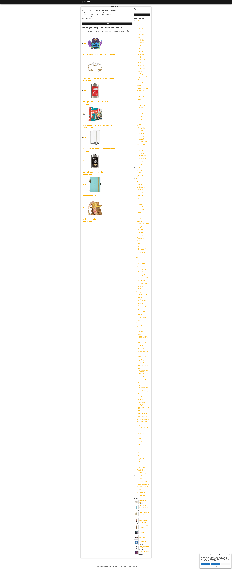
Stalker (139, 231)
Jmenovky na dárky (141, 29)
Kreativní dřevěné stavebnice (143, 484)
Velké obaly (141, 210)
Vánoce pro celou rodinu (141, 492)
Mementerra (138, 291)
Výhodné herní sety (140, 238)
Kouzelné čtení (138, 240)
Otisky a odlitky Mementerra (142, 316)
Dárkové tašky (140, 28)
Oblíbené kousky (139, 320)
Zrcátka (139, 70)
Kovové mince (140, 204)
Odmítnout (215, 564)
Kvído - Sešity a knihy (141, 271)
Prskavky (141, 436)
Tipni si (139, 201)
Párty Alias (140, 200)
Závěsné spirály (142, 447)
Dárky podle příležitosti (141, 33)
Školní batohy (140, 118)
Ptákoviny (138, 461)
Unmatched (140, 234)
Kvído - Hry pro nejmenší (142, 260)
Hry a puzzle (139, 244)
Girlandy (139, 438)
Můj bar (139, 79)
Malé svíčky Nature (142, 155)
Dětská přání (141, 130)
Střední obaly (141, 209)
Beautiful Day (140, 57)
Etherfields (140, 226)
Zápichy (139, 459)
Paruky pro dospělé (141, 390)
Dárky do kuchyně (141, 59)
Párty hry (138, 198)
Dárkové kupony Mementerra (143, 294)
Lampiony (140, 441)
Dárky (129, 2)
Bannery (139, 422)
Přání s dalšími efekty (143, 141)
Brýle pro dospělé (141, 378)
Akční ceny (138, 20)
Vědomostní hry (140, 235)
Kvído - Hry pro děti (140, 258)
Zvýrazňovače (142, 116)
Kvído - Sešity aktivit (142, 279)
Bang (139, 214)
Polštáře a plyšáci (140, 119)
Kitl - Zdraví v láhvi (141, 54)
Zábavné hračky (140, 176)
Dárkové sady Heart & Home (143, 145)
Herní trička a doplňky (141, 187)
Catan (139, 215)
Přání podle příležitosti (142, 128)
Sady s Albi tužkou (140, 251)
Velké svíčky (140, 161)
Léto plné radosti (139, 288)
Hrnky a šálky (140, 73)
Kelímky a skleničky (141, 453)
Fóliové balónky (140, 326)
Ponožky (139, 93)
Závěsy (140, 449)
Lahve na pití (140, 74)
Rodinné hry (135, 2)
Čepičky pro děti (141, 364)
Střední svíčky (140, 159)
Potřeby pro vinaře (142, 82)
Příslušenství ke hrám (141, 203)
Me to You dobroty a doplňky (143, 87)
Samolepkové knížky (141, 252)
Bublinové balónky (140, 325)
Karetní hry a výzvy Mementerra (143, 299)
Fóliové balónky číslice (142, 336)
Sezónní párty (139, 463)
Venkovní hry (139, 237)
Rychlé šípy (140, 184)
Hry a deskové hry (86, 1)
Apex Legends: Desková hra (143, 223)
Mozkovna (139, 197)
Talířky (139, 455)
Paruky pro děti (141, 371)
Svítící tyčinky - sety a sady (143, 394)
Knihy (138, 246)
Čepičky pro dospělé (142, 379)
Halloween (140, 466)
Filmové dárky (140, 60)
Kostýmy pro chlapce (142, 398)
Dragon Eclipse (141, 224)
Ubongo (139, 218)
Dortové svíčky (141, 424)
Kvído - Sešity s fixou (142, 280)
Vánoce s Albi (138, 490)
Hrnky (141, 2)
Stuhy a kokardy (141, 31)
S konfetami (140, 418)
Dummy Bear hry (140, 186)
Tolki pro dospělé (140, 255)
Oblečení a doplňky (140, 90)
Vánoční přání (141, 138)
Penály (139, 110)
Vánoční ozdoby (141, 45)
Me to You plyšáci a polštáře (143, 88)
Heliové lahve (140, 359)
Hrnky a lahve (139, 71)
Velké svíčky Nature (143, 156)
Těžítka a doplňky (141, 360)
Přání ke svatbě (142, 136)
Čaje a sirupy (140, 50)
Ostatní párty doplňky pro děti (143, 370)
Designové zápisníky (143, 102)
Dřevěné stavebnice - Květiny (143, 480)
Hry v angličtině (140, 195)
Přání (146, 2)
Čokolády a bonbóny (142, 51)
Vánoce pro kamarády (141, 495)
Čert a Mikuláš (140, 464)
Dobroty (138, 47)
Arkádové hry (140, 183)
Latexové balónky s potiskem (143, 416)
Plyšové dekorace (141, 122)
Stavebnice (138, 477)
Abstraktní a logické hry (141, 180)
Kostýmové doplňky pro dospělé (143, 376)
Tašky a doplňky (141, 96)
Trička (139, 98)
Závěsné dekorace (141, 444)
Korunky (139, 367)
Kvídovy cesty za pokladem (143, 285)
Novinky (137, 319)
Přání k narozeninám (143, 135)
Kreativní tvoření (140, 173)
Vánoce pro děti (140, 493)
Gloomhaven (140, 227)
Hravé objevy (139, 172)
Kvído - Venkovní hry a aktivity (142, 283)
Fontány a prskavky (141, 433)
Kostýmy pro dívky (141, 399)
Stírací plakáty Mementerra (142, 317)
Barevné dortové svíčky (143, 425)
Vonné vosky (140, 162)
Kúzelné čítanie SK (140, 249)
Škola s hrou (139, 220)
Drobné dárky (139, 56)
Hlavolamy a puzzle (140, 189)
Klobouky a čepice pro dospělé (144, 381)
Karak (139, 217)
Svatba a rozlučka (141, 470)
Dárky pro (138, 37)
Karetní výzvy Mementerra (143, 300)
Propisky (140, 115)
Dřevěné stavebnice (140, 478)
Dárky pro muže (141, 40)
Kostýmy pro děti (140, 396)
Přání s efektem (141, 139)
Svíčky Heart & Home (141, 144)
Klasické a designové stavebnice (143, 486)
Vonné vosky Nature (143, 158)
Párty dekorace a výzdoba (142, 421)
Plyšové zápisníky (142, 104)
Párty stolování (140, 452)
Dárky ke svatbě (141, 34)
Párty (137, 322)
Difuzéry (139, 147)
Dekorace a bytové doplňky (142, 43)
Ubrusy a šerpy (141, 458)
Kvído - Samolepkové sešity (143, 277)
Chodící (139, 328)
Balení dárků (139, 25)
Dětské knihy (138, 167)
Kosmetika (140, 63)
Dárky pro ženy (141, 42)
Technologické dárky (141, 164)
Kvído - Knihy (140, 272)
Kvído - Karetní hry (141, 261)
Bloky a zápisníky (141, 101)
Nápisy (139, 343)
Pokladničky (140, 67)
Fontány (140, 435)
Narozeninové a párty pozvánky (143, 419)
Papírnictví (139, 99)
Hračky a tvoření (139, 169)
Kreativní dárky (141, 65)
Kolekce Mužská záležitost (142, 84)
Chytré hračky (139, 170)
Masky (139, 368)
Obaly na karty (140, 206)
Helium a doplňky (140, 357)
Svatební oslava (142, 472)
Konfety (139, 439)
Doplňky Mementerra (141, 292)
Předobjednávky (139, 475)
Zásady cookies (215, 566)
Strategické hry (140, 221)
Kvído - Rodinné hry (141, 263)
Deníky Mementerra (141, 311)
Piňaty (139, 442)
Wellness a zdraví (140, 166)
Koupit (90, 57)
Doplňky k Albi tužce (140, 243)
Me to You (139, 85)
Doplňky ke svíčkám (142, 149)
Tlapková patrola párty (142, 473)
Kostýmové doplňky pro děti (142, 362)
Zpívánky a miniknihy (142, 248)
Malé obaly (141, 207)
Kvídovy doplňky (140, 286)
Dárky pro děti (140, 39)
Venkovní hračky (140, 175)
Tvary (140, 432)
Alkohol (139, 48)
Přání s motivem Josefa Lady (143, 142)
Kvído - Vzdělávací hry (142, 265)
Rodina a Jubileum (141, 68)
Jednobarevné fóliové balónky (143, 342)
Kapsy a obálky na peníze (143, 127)
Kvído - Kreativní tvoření (141, 266)
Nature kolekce (141, 153)
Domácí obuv (140, 91)
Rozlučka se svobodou (143, 36)
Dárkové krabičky (141, 26)
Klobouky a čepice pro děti (143, 365)
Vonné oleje (141, 152)
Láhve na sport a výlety (143, 76)
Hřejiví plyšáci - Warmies (142, 121)
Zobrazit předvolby (225, 564)
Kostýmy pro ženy (141, 404)
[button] (229, 554)
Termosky (141, 77)
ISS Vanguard (140, 229)
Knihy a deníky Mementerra (142, 306)
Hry (136, 178)
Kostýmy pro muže (141, 402)
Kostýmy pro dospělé (141, 401)
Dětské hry (139, 181)
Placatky (140, 81)
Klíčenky (139, 62)
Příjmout (205, 564)
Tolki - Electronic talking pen (142, 254)
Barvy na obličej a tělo (141, 323)
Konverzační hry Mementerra (143, 305)
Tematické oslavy (140, 469)
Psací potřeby (140, 113)
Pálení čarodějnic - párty (142, 467)
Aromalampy (141, 150)
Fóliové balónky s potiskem (143, 340)
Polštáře (139, 124)
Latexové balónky (140, 405)
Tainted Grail (140, 232)
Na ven (138, 289)
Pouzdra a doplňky (141, 111)
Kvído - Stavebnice (140, 282)
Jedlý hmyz (140, 53)
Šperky (139, 94)
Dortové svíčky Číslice (143, 427)
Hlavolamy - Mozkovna (142, 190)
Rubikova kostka (141, 192)
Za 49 (138, 22)
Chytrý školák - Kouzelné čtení (142, 241)
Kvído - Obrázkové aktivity (142, 269)
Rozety (140, 446)
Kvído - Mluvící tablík (140, 268)
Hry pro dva (139, 193)
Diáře (139, 108)
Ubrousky (140, 456)
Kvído (137, 257)
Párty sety (139, 450)
